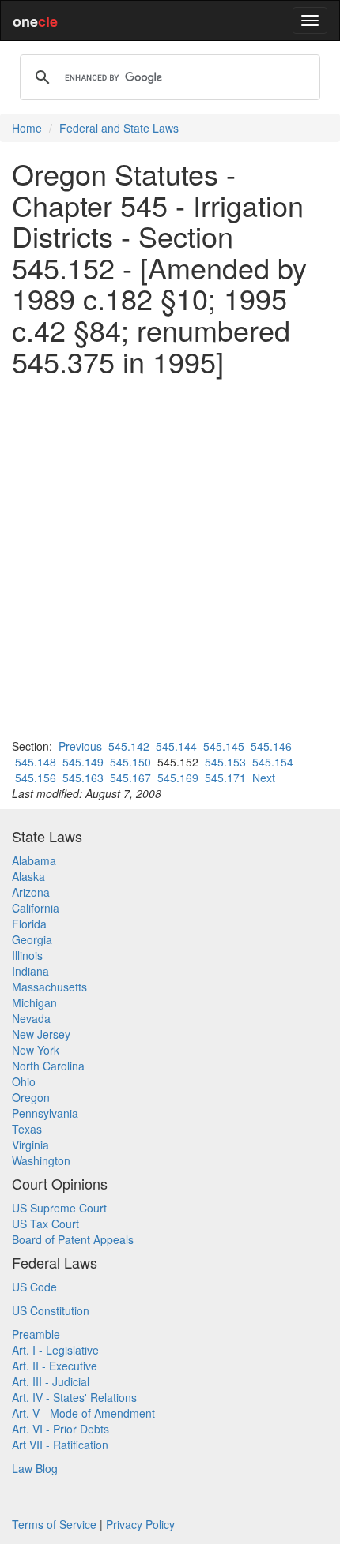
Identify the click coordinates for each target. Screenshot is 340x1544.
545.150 (130, 762)
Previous (80, 746)
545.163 (83, 777)
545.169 (177, 777)
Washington (41, 1160)
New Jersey (41, 1034)
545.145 (223, 746)
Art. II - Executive (54, 1365)
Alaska (28, 876)
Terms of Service (54, 1524)
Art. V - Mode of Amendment (83, 1413)
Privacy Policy (140, 1524)
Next (263, 777)
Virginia (30, 1144)
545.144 (176, 746)
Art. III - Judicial (50, 1381)
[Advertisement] (170, 557)
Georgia (32, 939)
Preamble (36, 1334)
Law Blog (35, 1468)
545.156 (35, 777)
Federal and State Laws (119, 128)
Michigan (34, 1002)
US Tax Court (45, 1223)
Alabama (34, 860)
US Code (34, 1287)
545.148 (35, 762)
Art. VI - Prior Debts (60, 1429)
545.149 (83, 762)
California (35, 908)
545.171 (225, 777)
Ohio (24, 1081)
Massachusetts (49, 987)
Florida (29, 923)
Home (27, 128)
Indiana (30, 971)
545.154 (272, 762)
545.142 (128, 746)
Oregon (31, 1097)
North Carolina (48, 1066)
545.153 (225, 762)
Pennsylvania (45, 1113)
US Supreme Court (59, 1208)
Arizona (31, 892)
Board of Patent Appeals (73, 1239)
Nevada (31, 1018)
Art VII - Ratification (60, 1444)
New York (35, 1050)
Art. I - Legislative (55, 1350)
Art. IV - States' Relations (74, 1397)
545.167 (130, 777)
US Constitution (50, 1310)
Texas (27, 1129)
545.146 (271, 746)
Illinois (27, 955)
